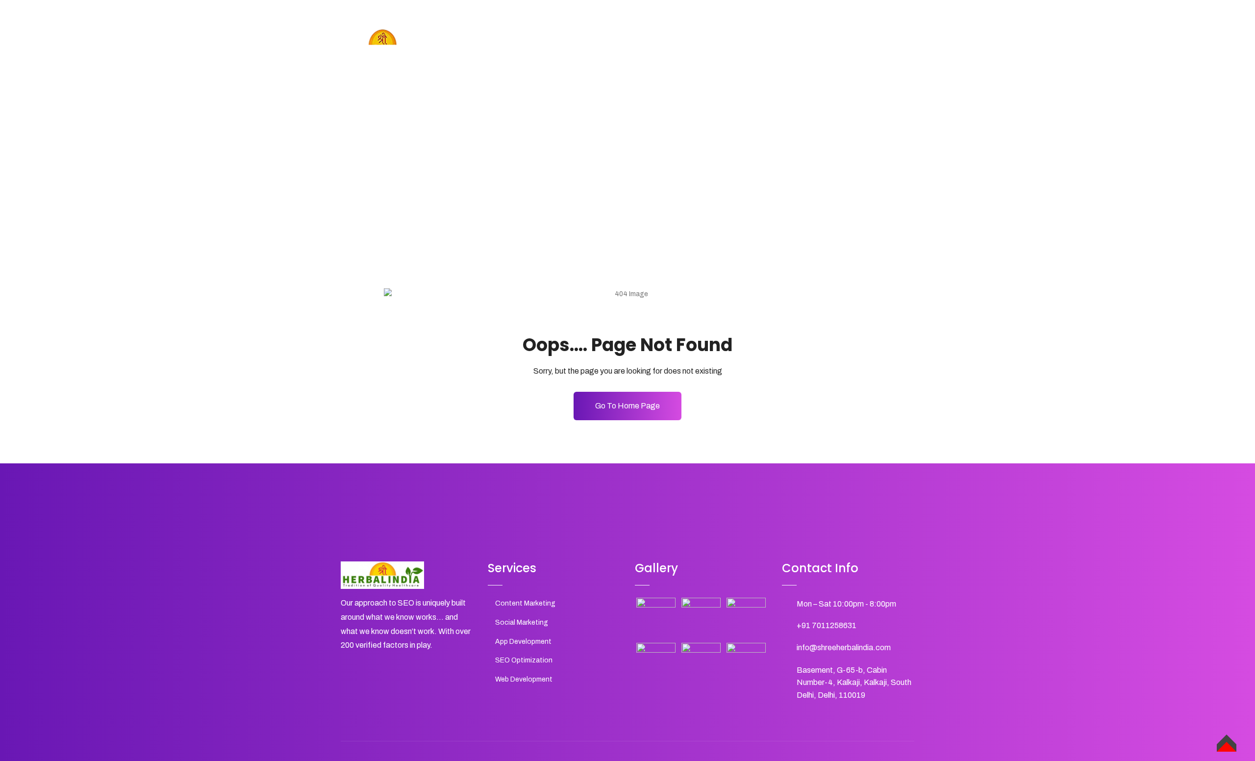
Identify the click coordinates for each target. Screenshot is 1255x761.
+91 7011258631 (826, 625)
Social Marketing (521, 622)
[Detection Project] (746, 662)
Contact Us (856, 48)
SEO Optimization (523, 660)
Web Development (523, 679)
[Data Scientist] (701, 662)
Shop (809, 48)
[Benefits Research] (656, 662)
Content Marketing (525, 603)
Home (677, 48)
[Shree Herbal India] (382, 44)
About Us (720, 48)
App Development (523, 641)
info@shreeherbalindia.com (844, 647)
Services (768, 48)
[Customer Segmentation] (701, 617)
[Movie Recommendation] (656, 617)
